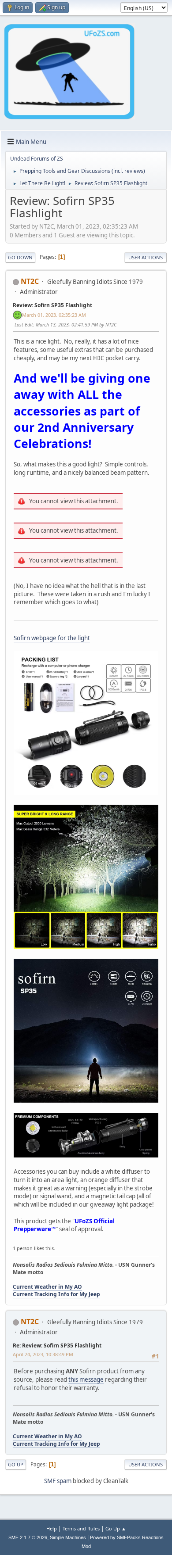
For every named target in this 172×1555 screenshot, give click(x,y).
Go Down (20, 257)
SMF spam (57, 1481)
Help (51, 1528)
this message (86, 1379)
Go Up (15, 1464)
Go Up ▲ (115, 1528)
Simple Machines (68, 1537)
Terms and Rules (81, 1528)
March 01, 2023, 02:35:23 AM (54, 315)
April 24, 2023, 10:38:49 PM (43, 1354)
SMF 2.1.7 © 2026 (27, 1537)
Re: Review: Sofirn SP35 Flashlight (57, 1345)
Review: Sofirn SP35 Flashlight (52, 305)
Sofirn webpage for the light (52, 638)
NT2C (30, 281)
